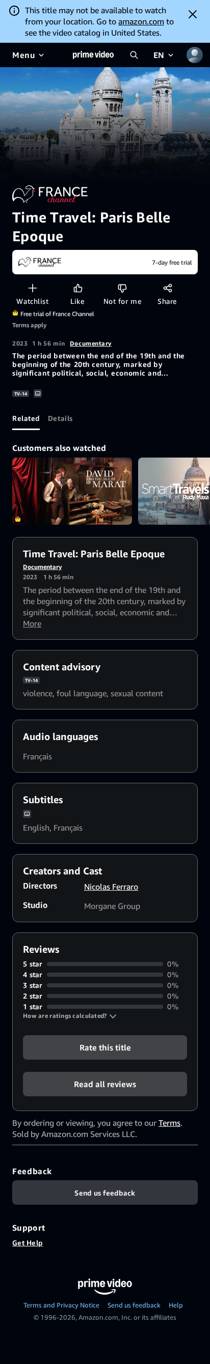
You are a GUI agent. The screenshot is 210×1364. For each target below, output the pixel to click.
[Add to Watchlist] (32, 288)
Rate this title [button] (105, 1047)
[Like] (78, 288)
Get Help (27, 1242)
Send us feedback (134, 1305)
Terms (169, 1123)
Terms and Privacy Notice (61, 1305)
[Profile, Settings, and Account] (194, 55)
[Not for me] (122, 288)
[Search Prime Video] (134, 55)
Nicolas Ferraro (111, 887)
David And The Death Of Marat (72, 491)
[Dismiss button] (192, 14)
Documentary (91, 343)
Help (176, 1305)
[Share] (167, 288)
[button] (70, 1016)
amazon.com (141, 21)
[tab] (26, 418)
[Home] (93, 55)
